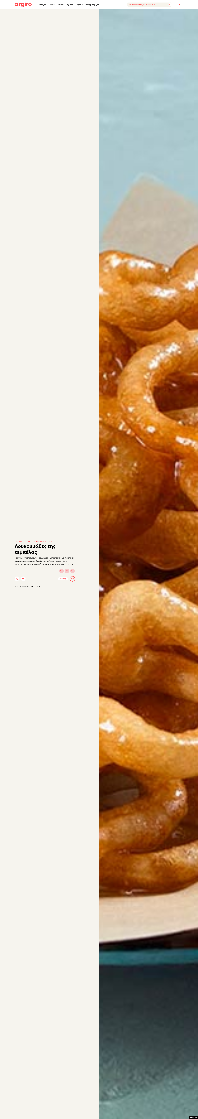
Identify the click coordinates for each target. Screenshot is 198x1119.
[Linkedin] (36, 579)
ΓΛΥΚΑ (28, 541)
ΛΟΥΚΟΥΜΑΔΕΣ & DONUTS (43, 541)
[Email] (49, 579)
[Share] (17, 578)
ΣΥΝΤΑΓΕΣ (18, 541)
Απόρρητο (193, 1117)
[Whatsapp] (42, 579)
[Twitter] (30, 579)
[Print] (23, 578)
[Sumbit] (170, 4)
